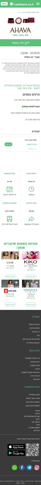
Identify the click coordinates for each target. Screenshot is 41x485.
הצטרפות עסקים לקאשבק (30, 372)
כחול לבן (37, 430)
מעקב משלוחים (34, 394)
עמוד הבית (36, 12)
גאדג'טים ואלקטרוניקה (32, 416)
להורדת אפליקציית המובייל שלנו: (28, 439)
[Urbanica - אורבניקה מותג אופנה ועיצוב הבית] (31, 284)
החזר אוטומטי (35, 362)
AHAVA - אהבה (22, 12)
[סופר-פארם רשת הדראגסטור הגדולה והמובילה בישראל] (10, 284)
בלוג (38, 335)
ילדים (38, 419)
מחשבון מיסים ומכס (33, 402)
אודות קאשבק (35, 365)
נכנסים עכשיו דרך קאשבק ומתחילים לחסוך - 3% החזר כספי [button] (22, 87)
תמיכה (37, 369)
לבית (38, 425)
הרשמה (4, 4)
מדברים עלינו (35, 376)
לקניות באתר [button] (20, 42)
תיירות (37, 413)
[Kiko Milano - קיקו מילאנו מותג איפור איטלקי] (31, 256)
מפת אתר (36, 379)
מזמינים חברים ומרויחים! (31, 339)
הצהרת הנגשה (20, 481)
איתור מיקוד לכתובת (33, 398)
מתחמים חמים (35, 328)
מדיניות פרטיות (29, 481)
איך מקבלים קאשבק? (32, 358)
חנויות (29, 12)
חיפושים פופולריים (33, 343)
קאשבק (18, 483)
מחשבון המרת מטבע (32, 405)
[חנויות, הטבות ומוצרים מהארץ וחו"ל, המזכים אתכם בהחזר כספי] (22, 4)
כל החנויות (36, 332)
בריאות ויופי (36, 422)
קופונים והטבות (34, 324)
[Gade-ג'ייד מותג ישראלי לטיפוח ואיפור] (10, 256)
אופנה (37, 410)
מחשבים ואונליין (34, 427)
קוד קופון (8, 144)
